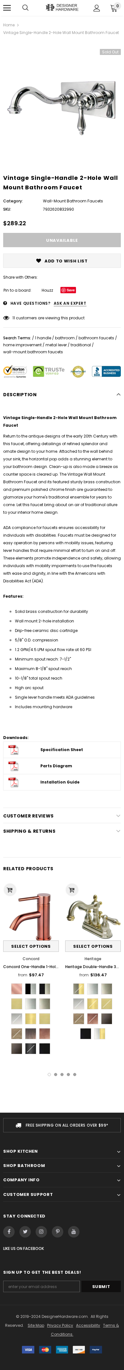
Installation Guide (59, 782)
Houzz (47, 290)
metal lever (56, 345)
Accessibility (88, 1325)
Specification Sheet (61, 749)
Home (9, 25)
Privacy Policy (60, 1325)
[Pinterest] (57, 1232)
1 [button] (49, 1074)
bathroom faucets (96, 338)
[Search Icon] (25, 8)
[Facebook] (9, 1232)
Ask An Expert (70, 303)
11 (13, 318)
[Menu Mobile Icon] (7, 8)
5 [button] (74, 1074)
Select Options (31, 946)
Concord (31, 958)
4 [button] (68, 1074)
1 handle (43, 338)
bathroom (65, 338)
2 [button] (55, 1074)
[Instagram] (41, 1232)
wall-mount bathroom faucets (33, 352)
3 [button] (62, 1074)
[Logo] (62, 7)
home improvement (22, 345)
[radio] (16, 988)
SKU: (7, 209)
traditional (81, 345)
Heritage (93, 958)
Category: (13, 201)
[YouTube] (73, 1232)
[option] (62, 100)
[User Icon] (96, 8)
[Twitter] (25, 1232)
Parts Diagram (56, 766)
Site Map (36, 1325)
